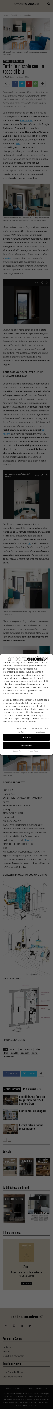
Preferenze (26, 745)
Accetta (26, 737)
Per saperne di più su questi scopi (40, 730)
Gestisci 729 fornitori (21, 730)
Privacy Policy (33, 751)
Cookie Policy (18, 751)
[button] (46, 658)
